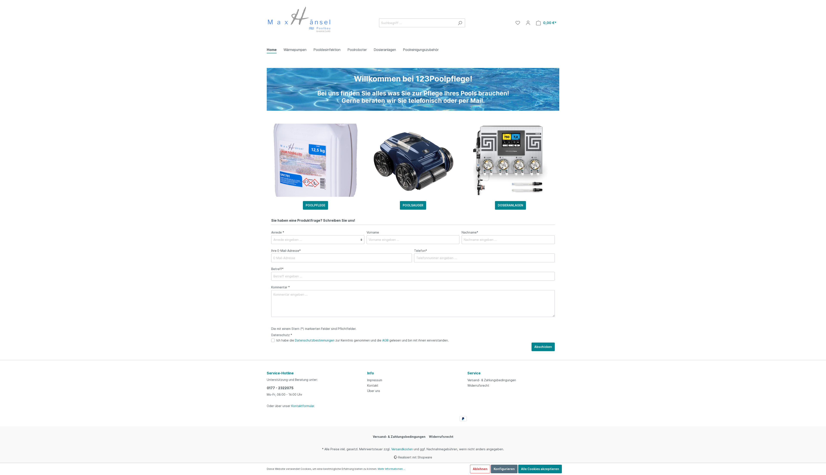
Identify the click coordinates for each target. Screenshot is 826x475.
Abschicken (543, 347)
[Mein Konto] (528, 22)
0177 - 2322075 (280, 388)
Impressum (374, 380)
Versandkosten (402, 449)
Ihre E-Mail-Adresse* (286, 250)
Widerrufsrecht (478, 385)
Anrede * (277, 232)
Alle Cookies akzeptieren (540, 469)
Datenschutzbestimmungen (314, 340)
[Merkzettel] (518, 22)
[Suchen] (460, 22)
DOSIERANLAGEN (510, 205)
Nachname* (470, 232)
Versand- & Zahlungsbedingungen (491, 380)
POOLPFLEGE (315, 205)
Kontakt (372, 385)
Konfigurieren (504, 469)
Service (474, 373)
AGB (385, 340)
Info (370, 373)
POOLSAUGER (413, 205)
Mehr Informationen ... (391, 468)
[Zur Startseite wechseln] (299, 22)
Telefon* (420, 250)
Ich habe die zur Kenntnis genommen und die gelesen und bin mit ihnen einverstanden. (362, 340)
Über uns (373, 391)
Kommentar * (280, 287)
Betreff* (277, 269)
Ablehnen (480, 469)
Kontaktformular (302, 406)
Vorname (373, 232)
